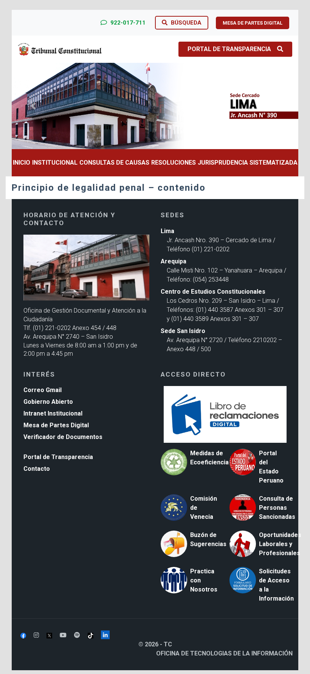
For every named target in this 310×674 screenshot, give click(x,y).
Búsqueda (185, 22)
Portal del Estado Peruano (271, 467)
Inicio (21, 162)
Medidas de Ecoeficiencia (209, 458)
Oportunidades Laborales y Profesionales (280, 544)
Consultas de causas (114, 162)
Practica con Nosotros (203, 580)
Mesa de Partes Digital (56, 425)
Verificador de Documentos (62, 437)
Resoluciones (173, 162)
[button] (33, 106)
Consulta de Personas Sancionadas (277, 507)
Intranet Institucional (52, 413)
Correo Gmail (42, 390)
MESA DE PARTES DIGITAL (252, 23)
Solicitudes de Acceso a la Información (276, 585)
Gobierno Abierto (48, 401)
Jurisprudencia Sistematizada (248, 162)
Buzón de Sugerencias (208, 539)
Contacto (36, 468)
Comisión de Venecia (203, 507)
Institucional (55, 162)
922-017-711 (127, 22)
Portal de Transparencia (229, 49)
